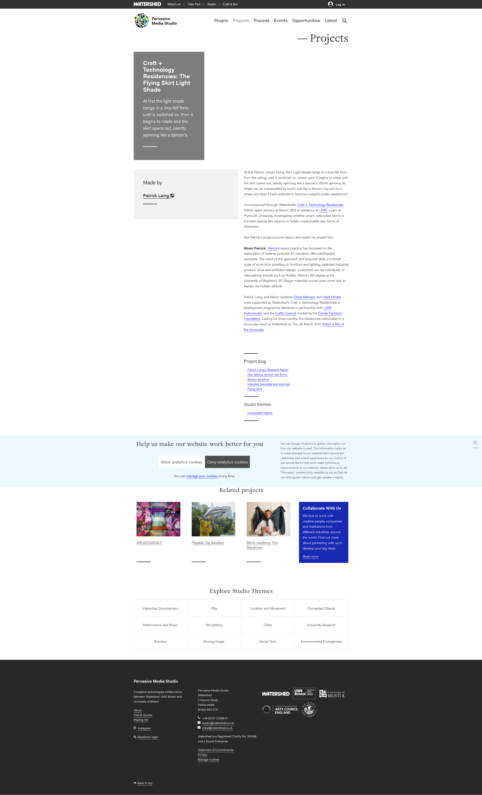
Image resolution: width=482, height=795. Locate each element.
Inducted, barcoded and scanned (268, 384)
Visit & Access (143, 715)
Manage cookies (208, 759)
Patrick (272, 248)
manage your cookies (201, 475)
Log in (340, 4)
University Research (321, 624)
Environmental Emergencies (321, 641)
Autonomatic (253, 313)
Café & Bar (230, 4)
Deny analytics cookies (227, 462)
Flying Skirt (254, 389)
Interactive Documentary (160, 608)
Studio (211, 4)
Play (214, 608)
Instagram (144, 728)
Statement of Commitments (215, 750)
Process (261, 20)
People (221, 20)
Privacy (202, 754)
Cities (268, 624)
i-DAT (323, 210)
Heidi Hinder (332, 296)
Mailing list (141, 719)
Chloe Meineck (304, 296)
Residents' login (147, 737)
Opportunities (306, 20)
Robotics (160, 641)
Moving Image (214, 641)
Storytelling (214, 624)
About (138, 710)
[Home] (143, 20)
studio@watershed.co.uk (218, 723)
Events (281, 20)
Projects (241, 20)
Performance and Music (160, 624)
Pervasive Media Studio (164, 20)
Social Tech (267, 641)
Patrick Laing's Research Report (267, 369)
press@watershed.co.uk (217, 728)
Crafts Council (285, 313)
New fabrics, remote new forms (267, 374)
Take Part (194, 4)
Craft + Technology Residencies (320, 204)
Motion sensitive (258, 379)
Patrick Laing (156, 195)
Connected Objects (259, 413)
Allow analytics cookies (181, 462)
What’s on (174, 4)
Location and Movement (267, 608)
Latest (331, 20)
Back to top (144, 783)
